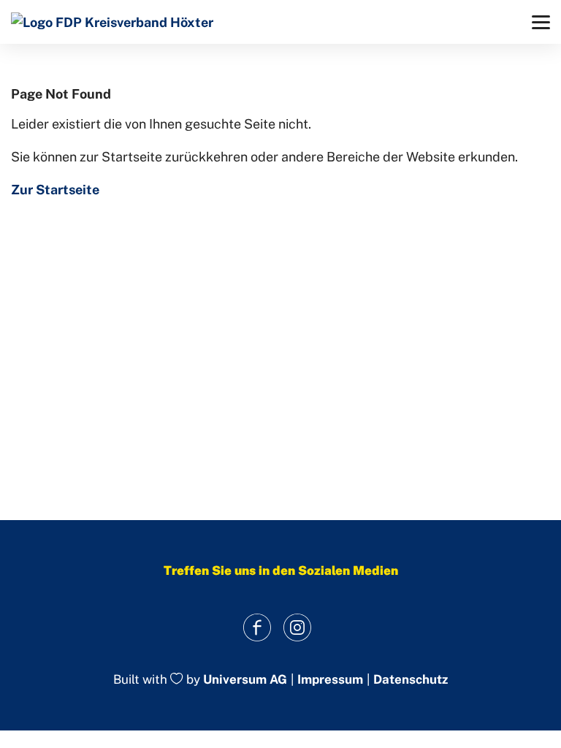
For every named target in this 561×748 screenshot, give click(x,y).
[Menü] (541, 22)
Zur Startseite (55, 189)
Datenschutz (410, 680)
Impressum (330, 680)
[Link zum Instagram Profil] (296, 627)
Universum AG (245, 680)
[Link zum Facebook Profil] (256, 627)
